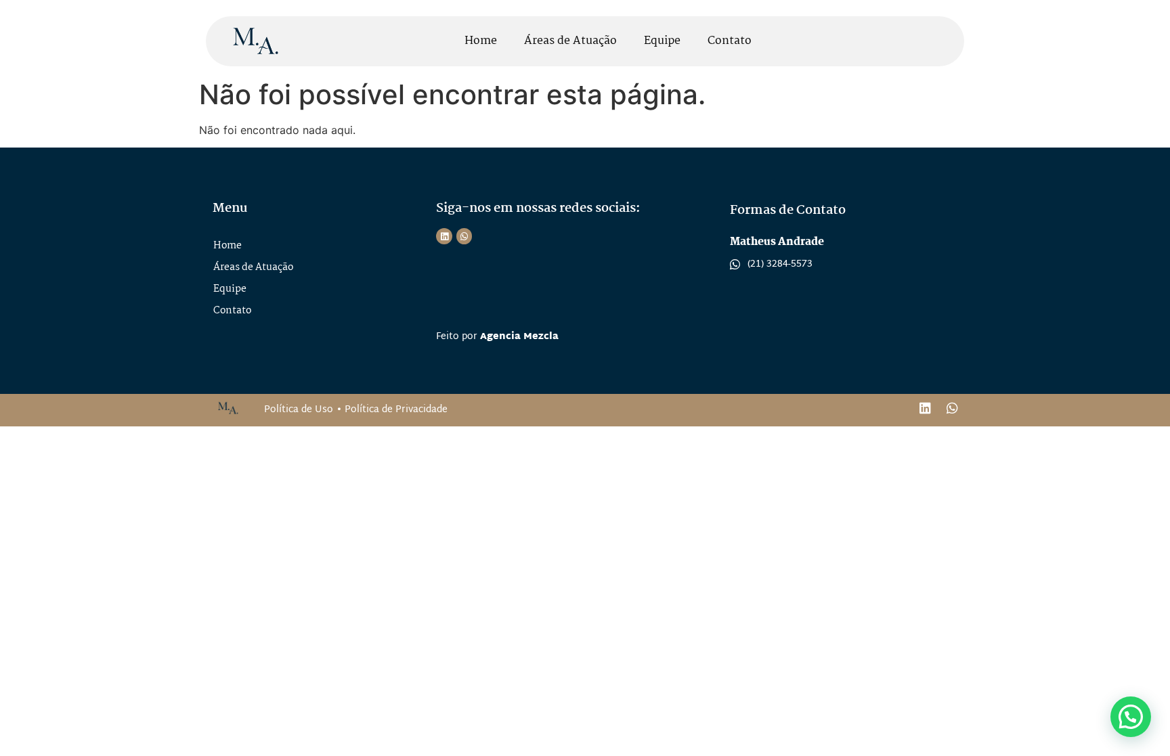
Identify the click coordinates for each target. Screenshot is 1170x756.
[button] (1130, 716)
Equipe (662, 41)
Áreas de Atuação (570, 41)
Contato (730, 41)
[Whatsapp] (464, 236)
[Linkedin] (444, 236)
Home (480, 41)
